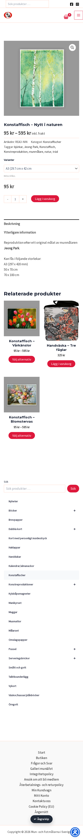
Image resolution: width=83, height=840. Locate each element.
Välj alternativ (21, 359)
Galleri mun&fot (41, 769)
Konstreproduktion (16, 151)
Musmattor (15, 621)
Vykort (12, 686)
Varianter (9, 160)
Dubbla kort (42, 528)
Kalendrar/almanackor (21, 566)
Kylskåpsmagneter (19, 593)
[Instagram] (77, 4)
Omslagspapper (18, 639)
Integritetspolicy (41, 774)
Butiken (41, 758)
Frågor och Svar (41, 763)
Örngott (13, 704)
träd (55, 151)
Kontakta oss (42, 801)
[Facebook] (71, 4)
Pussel (42, 648)
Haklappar (14, 547)
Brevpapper (16, 519)
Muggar (13, 612)
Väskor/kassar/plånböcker (24, 695)
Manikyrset (15, 603)
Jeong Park (31, 147)
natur (48, 151)
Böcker (42, 510)
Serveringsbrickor (42, 658)
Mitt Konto (41, 795)
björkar (18, 147)
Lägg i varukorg (45, 199)
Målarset (14, 630)
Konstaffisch (47, 147)
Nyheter (13, 501)
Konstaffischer (17, 575)
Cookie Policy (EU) (41, 806)
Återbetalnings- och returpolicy (41, 785)
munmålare (36, 151)
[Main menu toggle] (78, 15)
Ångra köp (41, 819)
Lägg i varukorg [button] (61, 364)
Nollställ (9, 175)
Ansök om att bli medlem (41, 779)
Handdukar (15, 556)
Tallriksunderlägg (18, 676)
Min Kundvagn (41, 790)
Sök (6, 481)
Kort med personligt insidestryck (28, 538)
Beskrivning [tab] (12, 224)
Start (41, 752)
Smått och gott (17, 667)
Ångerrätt (41, 812)
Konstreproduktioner (42, 584)
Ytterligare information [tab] (20, 232)
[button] (72, 47)
